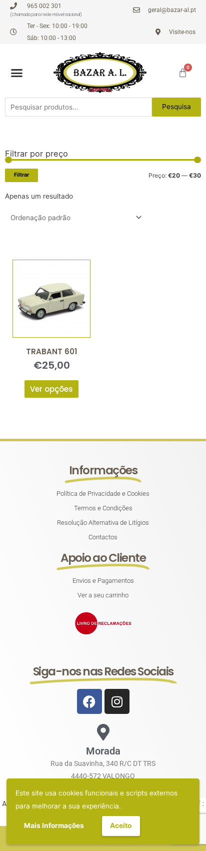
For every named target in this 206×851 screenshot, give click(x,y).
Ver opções (51, 389)
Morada (103, 751)
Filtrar (21, 175)
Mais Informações (54, 825)
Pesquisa (176, 107)
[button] (17, 72)
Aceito (121, 825)
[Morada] (103, 732)
